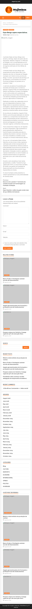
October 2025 (7, 424)
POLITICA (5, 483)
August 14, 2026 (7, 335)
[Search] (19, 17)
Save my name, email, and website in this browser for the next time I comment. (16, 243)
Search (5, 343)
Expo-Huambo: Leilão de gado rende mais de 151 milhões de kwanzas (16, 190)
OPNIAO (5, 480)
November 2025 (8, 421)
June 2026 (6, 401)
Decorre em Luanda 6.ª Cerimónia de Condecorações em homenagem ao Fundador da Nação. (14, 182)
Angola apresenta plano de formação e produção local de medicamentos (16, 294)
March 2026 (6, 410)
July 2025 (5, 430)
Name (5, 226)
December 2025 (8, 418)
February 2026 (7, 412)
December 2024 (8, 450)
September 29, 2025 (14, 34)
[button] (3, 17)
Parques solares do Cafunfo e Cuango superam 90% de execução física (16, 321)
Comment (6, 206)
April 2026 (6, 407)
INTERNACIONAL (8, 477)
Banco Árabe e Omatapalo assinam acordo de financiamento (16, 267)
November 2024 (8, 453)
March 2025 (6, 441)
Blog (4, 466)
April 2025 (6, 439)
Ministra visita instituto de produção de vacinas (16, 505)
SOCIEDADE (11, 29)
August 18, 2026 (7, 282)
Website (5, 237)
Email (5, 231)
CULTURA (6, 469)
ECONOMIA (5, 29)
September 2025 (8, 427)
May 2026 (5, 404)
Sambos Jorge (6, 34)
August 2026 (6, 398)
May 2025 (5, 436)
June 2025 (6, 433)
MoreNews (23, 605)
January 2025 (7, 447)
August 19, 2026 (7, 519)
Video (27, 17)
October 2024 (7, 456)
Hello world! (24, 388)
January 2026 (7, 415)
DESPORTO (6, 472)
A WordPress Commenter (11, 388)
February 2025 (7, 444)
